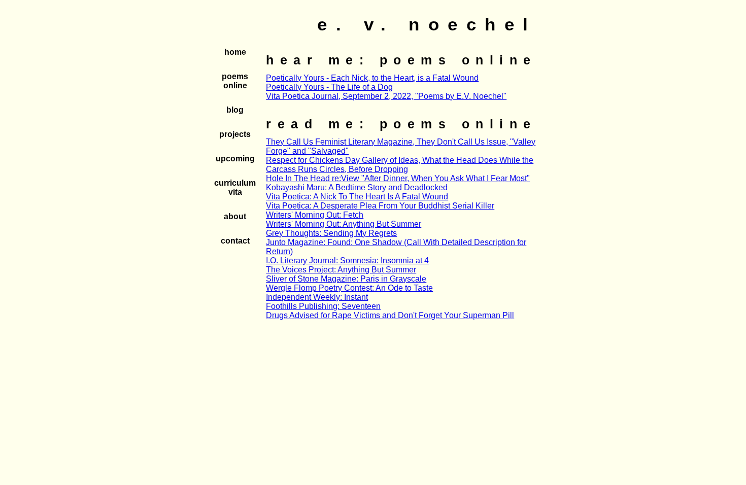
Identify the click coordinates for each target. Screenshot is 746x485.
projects (235, 134)
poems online (235, 81)
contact (235, 240)
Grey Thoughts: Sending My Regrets (331, 233)
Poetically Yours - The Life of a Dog (329, 87)
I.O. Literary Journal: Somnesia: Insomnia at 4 (347, 260)
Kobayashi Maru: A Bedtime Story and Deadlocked (357, 187)
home (235, 52)
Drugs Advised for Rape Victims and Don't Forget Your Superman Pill (390, 315)
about (235, 216)
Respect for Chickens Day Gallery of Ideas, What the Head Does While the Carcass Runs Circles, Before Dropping (399, 165)
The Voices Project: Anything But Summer (341, 269)
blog (235, 110)
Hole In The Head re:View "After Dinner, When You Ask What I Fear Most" (398, 178)
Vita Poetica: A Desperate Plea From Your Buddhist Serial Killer (380, 205)
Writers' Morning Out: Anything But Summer (343, 224)
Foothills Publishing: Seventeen (323, 306)
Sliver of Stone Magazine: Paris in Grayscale (346, 278)
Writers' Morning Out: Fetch (314, 215)
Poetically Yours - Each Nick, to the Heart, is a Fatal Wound (372, 78)
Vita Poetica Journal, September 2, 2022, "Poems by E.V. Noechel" (386, 96)
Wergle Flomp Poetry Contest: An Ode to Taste (349, 288)
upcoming (235, 158)
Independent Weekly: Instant (317, 297)
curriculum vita (235, 187)
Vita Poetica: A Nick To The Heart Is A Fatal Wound (357, 196)
